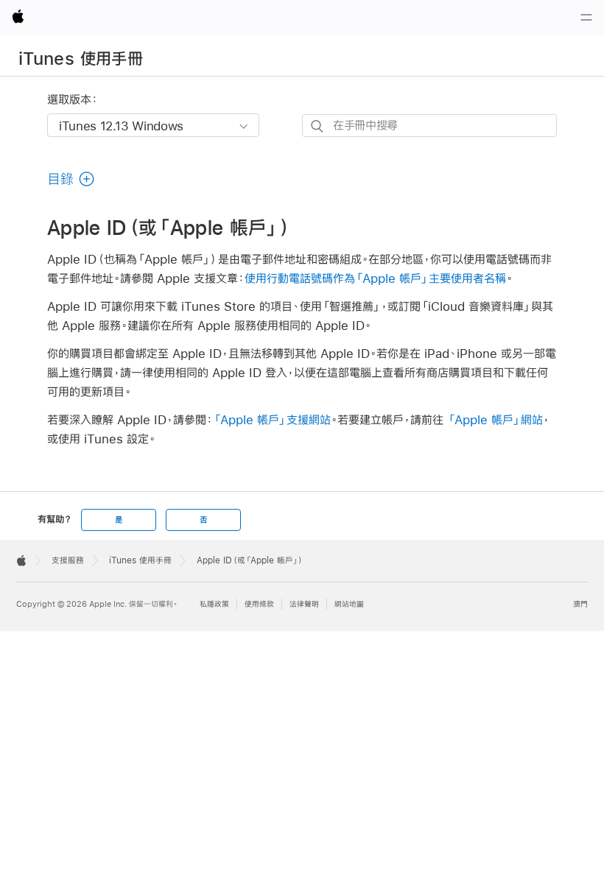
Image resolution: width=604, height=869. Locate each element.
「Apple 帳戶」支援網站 (272, 419)
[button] (71, 179)
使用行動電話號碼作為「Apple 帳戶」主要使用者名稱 (375, 278)
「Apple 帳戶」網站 (495, 419)
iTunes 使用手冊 (80, 58)
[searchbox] (429, 125)
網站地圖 (349, 604)
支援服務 (68, 560)
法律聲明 (304, 604)
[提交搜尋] (318, 126)
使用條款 (259, 604)
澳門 (580, 604)
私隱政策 (214, 604)
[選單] (586, 17)
